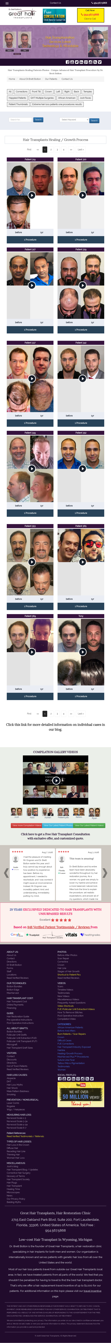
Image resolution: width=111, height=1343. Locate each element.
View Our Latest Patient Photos (58, 825)
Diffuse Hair (12, 1148)
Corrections (21, 91)
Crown (48, 91)
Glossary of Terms (16, 1176)
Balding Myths (14, 1202)
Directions (12, 961)
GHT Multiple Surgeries (42, 98)
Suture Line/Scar (66, 1060)
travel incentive (92, 1290)
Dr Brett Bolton (14, 965)
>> (71, 149)
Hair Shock (12, 1088)
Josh (16, 817)
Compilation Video (67, 1019)
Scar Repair (63, 958)
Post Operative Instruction (70, 1015)
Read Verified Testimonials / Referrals (25, 1136)
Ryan (94, 818)
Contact (11, 958)
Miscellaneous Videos (68, 999)
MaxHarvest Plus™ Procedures (73, 1056)
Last (80, 149)
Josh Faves (85, 98)
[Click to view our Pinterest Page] (86, 62)
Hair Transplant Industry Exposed (74, 1047)
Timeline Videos (65, 989)
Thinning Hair (13, 1154)
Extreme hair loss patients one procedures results (57, 104)
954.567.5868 (100, 3)
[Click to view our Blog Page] (95, 62)
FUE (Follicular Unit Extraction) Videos (76, 1009)
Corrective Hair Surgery (18, 1173)
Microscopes (13, 1192)
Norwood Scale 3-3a (17, 1121)
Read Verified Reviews (18, 978)
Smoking (11, 1094)
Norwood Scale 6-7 (16, 1128)
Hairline (61, 1050)
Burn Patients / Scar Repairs (72, 1034)
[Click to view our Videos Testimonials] (72, 62)
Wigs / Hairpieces (16, 1109)
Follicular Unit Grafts (17, 1035)
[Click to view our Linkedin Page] (81, 62)
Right (66, 91)
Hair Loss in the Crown (18, 1145)
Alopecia (11, 1078)
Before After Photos (67, 955)
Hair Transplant (14, 1186)
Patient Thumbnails (18, 104)
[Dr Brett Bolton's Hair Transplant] (23, 13)
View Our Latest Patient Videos (89, 825)
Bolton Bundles (14, 986)
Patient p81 (63, 817)
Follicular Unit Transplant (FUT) (22, 1041)
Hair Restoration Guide (18, 1016)
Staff (9, 971)
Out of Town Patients (17, 1066)
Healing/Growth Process (70, 1053)
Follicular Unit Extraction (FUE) (22, 1038)
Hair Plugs (12, 1182)
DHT (9, 1081)
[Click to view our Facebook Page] (67, 62)
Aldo (32, 817)
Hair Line (62, 968)
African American (66, 98)
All (10, 91)
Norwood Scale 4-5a (17, 1124)
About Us (11, 955)
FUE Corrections (66, 1043)
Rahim (79, 817)
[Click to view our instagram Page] (90, 62)
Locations (12, 974)
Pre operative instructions (19, 1019)
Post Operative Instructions (20, 1023)
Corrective (63, 961)
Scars (60, 986)
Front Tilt (36, 91)
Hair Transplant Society (18, 1179)
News (9, 1195)
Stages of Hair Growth (68, 971)
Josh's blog (12, 1166)
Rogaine (11, 1106)
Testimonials (64, 993)
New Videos (63, 996)
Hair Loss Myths (15, 1084)
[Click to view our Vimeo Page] (100, 62)
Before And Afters (66, 1030)
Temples (87, 91)
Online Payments (15, 1004)
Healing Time (13, 1189)
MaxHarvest (13, 993)
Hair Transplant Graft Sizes (20, 1048)
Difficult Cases (64, 1040)
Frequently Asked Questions (72, 1002)
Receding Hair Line (16, 1151)
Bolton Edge (13, 989)
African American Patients (70, 1027)
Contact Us (55, 3)
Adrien (48, 817)
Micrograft (12, 1044)
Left (58, 91)
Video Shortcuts (66, 1006)
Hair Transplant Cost (17, 1001)
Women (62, 1069)
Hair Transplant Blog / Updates (22, 1169)
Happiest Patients (17, 98)
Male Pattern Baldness (18, 1091)
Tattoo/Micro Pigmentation (71, 1063)
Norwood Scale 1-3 (16, 1118)
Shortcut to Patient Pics (69, 974)
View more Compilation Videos (27, 825)
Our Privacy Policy (16, 1199)
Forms (10, 968)
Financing (11, 1008)
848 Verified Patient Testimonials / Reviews (59, 927)
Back (76, 91)
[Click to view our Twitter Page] (77, 62)
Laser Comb (13, 1103)
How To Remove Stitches (70, 1012)
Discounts (12, 1059)
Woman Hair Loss (16, 1158)
